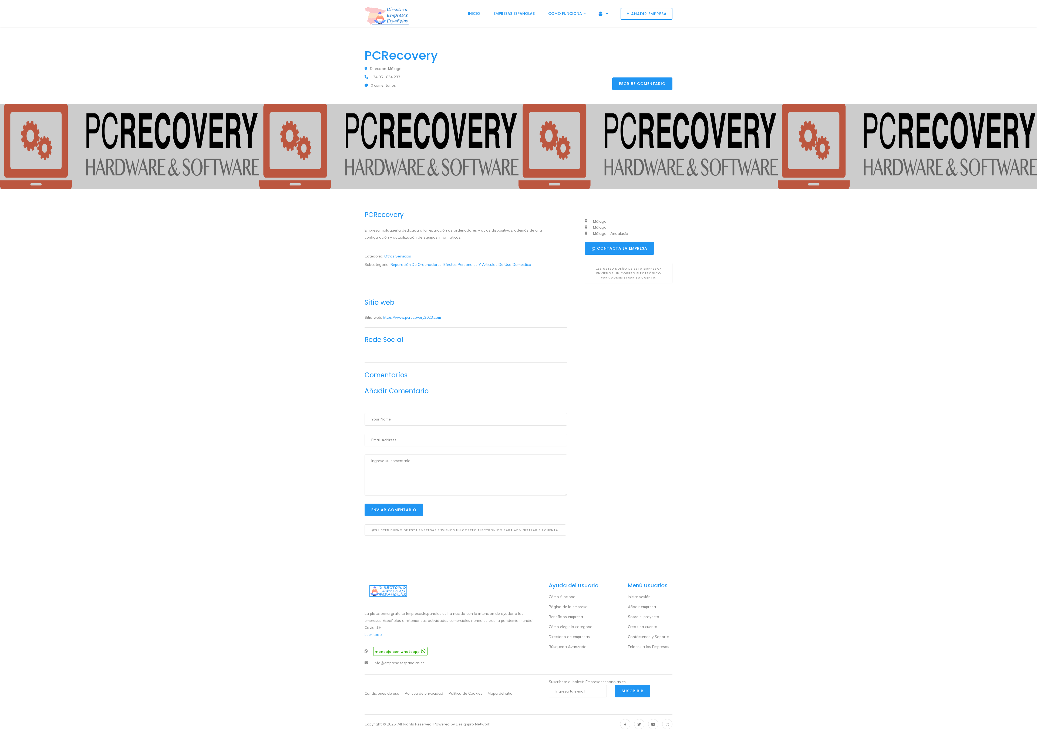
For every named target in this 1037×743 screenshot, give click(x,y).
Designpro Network (473, 724)
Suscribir (633, 691)
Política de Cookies (466, 693)
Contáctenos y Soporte (648, 636)
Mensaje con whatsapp (398, 651)
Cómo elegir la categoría (570, 626)
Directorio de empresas (569, 636)
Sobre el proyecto (643, 616)
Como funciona (565, 13)
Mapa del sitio (500, 693)
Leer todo (373, 634)
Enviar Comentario (393, 510)
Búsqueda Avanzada (568, 646)
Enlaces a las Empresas (648, 646)
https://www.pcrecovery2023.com (412, 317)
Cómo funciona (562, 596)
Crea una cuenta (642, 626)
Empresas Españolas (514, 13)
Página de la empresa (568, 606)
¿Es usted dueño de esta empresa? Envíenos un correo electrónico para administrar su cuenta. (465, 530)
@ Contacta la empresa (619, 248)
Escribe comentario (642, 83)
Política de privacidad (424, 693)
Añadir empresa (642, 606)
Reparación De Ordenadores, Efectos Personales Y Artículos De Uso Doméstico (460, 264)
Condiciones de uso (382, 693)
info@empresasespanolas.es (399, 662)
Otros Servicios (397, 256)
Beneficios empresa (566, 616)
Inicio (474, 13)
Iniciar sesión (639, 596)
